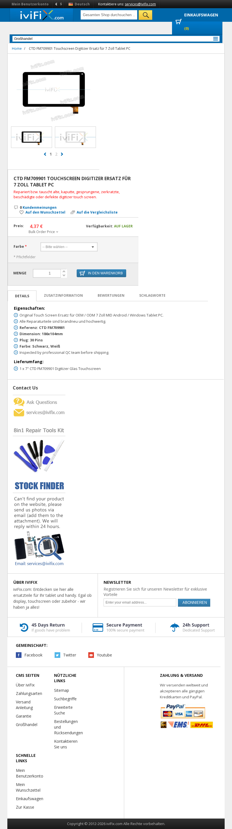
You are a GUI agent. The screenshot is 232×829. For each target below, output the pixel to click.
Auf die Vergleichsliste (97, 212)
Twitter (69, 655)
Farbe (19, 246)
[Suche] (145, 15)
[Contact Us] (39, 397)
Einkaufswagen (29, 798)
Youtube (104, 655)
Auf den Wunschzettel (45, 212)
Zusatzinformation (63, 295)
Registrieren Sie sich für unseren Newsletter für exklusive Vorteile (155, 591)
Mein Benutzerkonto (30, 4)
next (62, 154)
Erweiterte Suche (63, 710)
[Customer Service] (39, 409)
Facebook (33, 655)
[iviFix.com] (41, 14)
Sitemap (61, 690)
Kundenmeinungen (38, 207)
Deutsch (82, 4)
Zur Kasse (25, 807)
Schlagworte (152, 295)
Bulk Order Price (42, 231)
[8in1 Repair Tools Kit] (39, 419)
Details (22, 296)
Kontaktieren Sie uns (66, 744)
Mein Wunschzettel (28, 787)
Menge (19, 272)
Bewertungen (111, 295)
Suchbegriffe (65, 698)
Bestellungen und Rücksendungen (68, 727)
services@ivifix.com (140, 4)
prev (45, 154)
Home (17, 48)
